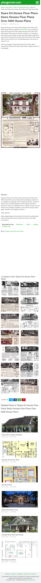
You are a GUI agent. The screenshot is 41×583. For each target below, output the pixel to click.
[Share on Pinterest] (24, 399)
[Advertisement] (20, 71)
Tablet (28, 224)
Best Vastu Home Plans (9, 560)
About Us (33, 574)
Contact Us (13, 574)
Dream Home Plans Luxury (10, 510)
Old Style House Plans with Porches (12, 535)
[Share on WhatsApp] (19, 399)
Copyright (19, 574)
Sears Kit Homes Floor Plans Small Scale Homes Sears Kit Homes (18, 359)
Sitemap (7, 574)
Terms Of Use (26, 574)
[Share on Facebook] (15, 399)
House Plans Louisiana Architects (12, 435)
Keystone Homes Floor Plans (10, 460)
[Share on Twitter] (11, 399)
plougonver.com (11, 2)
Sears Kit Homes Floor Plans (15, 231)
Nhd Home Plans (7, 485)
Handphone (19, 224)
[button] (37, 2)
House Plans (4, 24)
